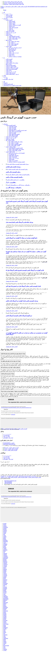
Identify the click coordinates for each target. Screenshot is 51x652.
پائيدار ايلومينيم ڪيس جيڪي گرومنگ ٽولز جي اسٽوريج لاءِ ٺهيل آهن (23, 286)
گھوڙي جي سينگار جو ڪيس (14, 25)
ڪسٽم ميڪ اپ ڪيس (10, 146)
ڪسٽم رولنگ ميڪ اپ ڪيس (14, 150)
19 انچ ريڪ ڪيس (12, 48)
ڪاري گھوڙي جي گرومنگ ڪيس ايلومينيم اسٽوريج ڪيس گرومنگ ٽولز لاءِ (25, 270)
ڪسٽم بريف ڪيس (10, 139)
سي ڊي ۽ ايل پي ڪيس (13, 52)
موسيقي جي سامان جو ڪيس (15, 56)
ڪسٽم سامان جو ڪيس (11, 66)
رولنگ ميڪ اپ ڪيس (13, 38)
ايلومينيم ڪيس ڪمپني (33, 477)
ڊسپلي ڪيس (11, 30)
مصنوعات (5, 18)
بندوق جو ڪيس (11, 23)
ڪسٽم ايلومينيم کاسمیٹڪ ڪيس (15, 148)
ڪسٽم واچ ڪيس (12, 132)
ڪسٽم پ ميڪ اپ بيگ (13, 142)
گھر (4, 12)
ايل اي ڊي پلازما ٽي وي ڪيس (14, 47)
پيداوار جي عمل (9, 17)
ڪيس (4, 75)
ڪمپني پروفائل (9, 14)
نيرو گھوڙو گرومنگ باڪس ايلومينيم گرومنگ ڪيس (19, 315)
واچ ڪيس (10, 28)
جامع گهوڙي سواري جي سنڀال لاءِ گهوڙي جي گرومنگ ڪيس (21, 238)
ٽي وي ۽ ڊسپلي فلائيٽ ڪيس (12, 74)
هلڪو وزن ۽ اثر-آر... (11, 182)
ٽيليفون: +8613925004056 (8, 443)
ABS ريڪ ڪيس (12, 50)
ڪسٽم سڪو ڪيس (12, 126)
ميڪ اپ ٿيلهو (9, 40)
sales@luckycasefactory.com (41, 6)
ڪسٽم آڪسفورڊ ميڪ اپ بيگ (15, 144)
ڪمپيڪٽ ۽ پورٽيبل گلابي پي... (14, 187)
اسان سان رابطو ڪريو (8, 79)
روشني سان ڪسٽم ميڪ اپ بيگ (15, 141)
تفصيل (7, 217)
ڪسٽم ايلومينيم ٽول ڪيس (11, 136)
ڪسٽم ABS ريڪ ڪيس (13, 155)
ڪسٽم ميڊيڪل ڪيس (13, 135)
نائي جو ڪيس (11, 26)
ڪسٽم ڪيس (11, 54)
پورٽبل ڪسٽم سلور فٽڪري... (13, 166)
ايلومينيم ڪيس (9, 19)
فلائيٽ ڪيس (9, 46)
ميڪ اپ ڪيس (9, 35)
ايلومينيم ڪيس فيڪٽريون (12, 476)
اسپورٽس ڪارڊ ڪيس (13, 27)
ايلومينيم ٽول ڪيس (10, 31)
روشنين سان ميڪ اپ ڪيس (14, 37)
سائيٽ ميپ (33, 476)
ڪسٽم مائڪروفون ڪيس (14, 134)
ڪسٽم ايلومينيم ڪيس (11, 65)
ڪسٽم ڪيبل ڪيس (12, 156)
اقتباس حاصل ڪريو (13, 217)
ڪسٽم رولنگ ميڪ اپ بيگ (14, 145)
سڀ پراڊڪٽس (4, 477)
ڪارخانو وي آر (9, 16)
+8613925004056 (31, 6)
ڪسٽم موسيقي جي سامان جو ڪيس (16, 161)
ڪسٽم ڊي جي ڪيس (13, 160)
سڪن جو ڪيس (11, 22)
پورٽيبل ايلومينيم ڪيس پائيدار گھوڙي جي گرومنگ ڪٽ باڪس (22, 301)
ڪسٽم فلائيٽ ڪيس (10, 151)
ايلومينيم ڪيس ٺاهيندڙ (12, 477)
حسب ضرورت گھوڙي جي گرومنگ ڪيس (12, 85)
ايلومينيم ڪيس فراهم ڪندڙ (25, 476)
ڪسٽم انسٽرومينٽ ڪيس (11, 69)
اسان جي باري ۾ (7, 13)
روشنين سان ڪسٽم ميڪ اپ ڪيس (16, 149)
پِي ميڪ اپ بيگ (11, 42)
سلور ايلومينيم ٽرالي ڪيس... (13, 172)
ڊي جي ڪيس (11, 55)
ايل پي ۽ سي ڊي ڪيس (11, 32)
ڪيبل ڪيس (11, 51)
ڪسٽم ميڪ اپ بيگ (10, 140)
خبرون (4, 76)
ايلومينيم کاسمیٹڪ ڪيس (13, 36)
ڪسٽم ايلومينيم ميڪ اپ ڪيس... (14, 177)
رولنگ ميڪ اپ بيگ (12, 45)
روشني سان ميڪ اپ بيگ (14, 41)
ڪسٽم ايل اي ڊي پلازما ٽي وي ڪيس (16, 153)
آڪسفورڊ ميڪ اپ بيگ (13, 43)
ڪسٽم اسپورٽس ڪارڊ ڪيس (14, 131)
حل (4, 57)
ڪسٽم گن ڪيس (12, 127)
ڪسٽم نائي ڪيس (12, 129)
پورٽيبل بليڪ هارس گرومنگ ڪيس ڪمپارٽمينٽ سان (19, 222)
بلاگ (7, 78)
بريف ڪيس (8, 33)
